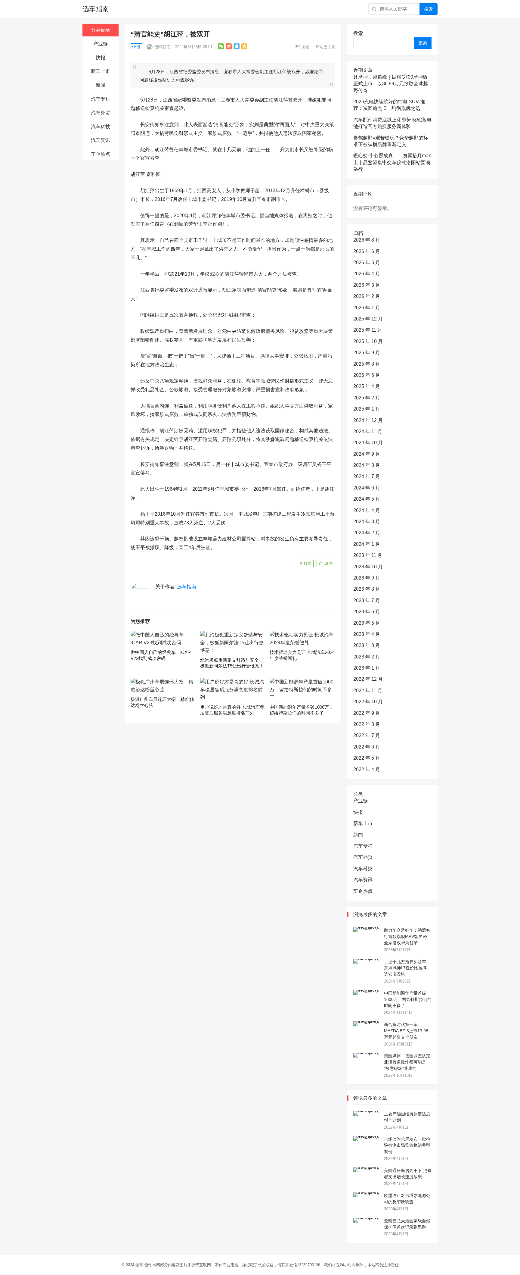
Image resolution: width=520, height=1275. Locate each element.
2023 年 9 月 (366, 577)
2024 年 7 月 (366, 476)
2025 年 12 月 (368, 318)
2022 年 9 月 (366, 713)
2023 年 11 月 (367, 555)
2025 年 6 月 (366, 375)
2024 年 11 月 (367, 431)
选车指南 (95, 9)
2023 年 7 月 (366, 600)
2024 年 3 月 (366, 521)
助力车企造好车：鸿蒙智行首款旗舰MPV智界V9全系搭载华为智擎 (407, 936)
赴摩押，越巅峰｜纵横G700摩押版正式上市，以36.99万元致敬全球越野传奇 (390, 83)
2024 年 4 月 (366, 510)
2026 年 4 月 (366, 273)
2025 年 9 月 (366, 352)
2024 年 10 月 (368, 442)
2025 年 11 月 (367, 330)
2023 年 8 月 (366, 589)
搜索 (428, 9)
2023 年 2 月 (366, 656)
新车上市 (100, 71)
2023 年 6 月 (366, 611)
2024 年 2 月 (366, 532)
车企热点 (100, 154)
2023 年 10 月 (368, 566)
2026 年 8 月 (366, 239)
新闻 (100, 85)
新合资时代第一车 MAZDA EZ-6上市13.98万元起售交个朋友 (406, 1030)
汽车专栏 (100, 99)
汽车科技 (100, 126)
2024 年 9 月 (366, 454)
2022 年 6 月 (366, 746)
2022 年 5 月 (366, 758)
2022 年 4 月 (366, 769)
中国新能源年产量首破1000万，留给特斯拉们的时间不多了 (408, 999)
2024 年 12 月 (368, 420)
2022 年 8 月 (366, 724)
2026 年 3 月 (366, 285)
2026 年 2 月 (366, 296)
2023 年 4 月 (366, 634)
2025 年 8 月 (366, 364)
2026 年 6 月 (366, 251)
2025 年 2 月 (366, 397)
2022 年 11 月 (367, 690)
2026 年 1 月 (366, 307)
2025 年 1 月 (366, 408)
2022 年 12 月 (368, 679)
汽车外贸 (100, 112)
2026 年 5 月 (366, 262)
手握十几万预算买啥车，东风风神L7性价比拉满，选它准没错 (407, 968)
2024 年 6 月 (366, 487)
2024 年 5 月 (366, 499)
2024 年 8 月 (366, 465)
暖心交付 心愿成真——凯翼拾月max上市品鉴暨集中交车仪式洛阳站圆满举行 (392, 162)
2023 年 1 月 (366, 667)
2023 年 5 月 (366, 623)
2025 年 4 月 (366, 386)
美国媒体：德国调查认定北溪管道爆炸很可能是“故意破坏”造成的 (407, 1062)
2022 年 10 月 (368, 701)
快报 (100, 57)
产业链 (100, 43)
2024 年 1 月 (366, 544)
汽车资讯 (100, 140)
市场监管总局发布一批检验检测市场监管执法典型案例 (407, 1145)
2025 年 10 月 (368, 341)
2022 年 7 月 (366, 735)
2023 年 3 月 (366, 645)
